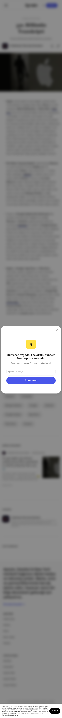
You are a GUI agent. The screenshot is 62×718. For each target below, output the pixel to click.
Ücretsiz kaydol (31, 380)
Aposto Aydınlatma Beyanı (34, 713)
